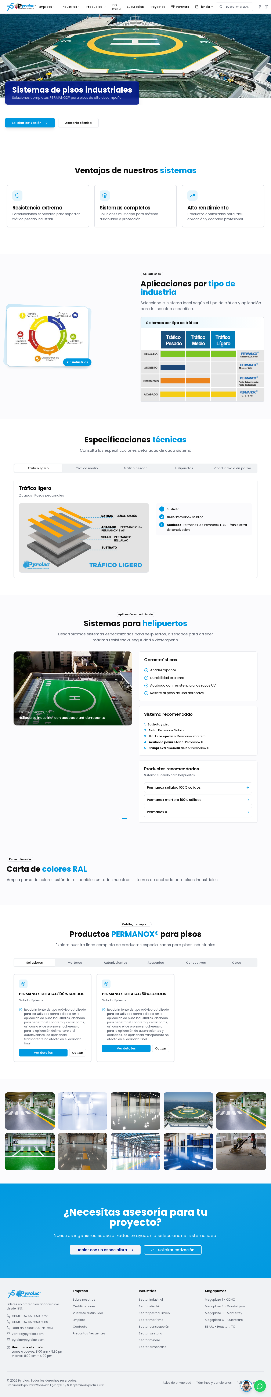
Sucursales (135, 7)
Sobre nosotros (84, 1299)
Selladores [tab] (34, 963)
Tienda (204, 7)
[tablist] (135, 468)
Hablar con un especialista (101, 1249)
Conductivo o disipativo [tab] (232, 468)
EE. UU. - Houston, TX (220, 1326)
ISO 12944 (116, 7)
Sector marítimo (151, 1320)
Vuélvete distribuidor (88, 1313)
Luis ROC (98, 1385)
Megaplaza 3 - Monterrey (223, 1313)
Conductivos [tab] (196, 963)
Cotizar (77, 1053)
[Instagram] (266, 7)
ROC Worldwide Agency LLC (47, 1385)
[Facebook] (260, 7)
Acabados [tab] (156, 963)
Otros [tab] (236, 963)
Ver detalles (43, 1053)
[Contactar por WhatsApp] (260, 1386)
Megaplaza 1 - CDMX (220, 1299)
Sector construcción (154, 1326)
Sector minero (149, 1340)
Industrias (69, 7)
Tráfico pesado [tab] (135, 468)
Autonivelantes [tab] (115, 963)
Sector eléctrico (151, 1306)
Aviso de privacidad (177, 1383)
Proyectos (157, 7)
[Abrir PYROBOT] (246, 1386)
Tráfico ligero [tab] (38, 468)
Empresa (45, 7)
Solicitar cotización (26, 123)
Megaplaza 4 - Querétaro (224, 1320)
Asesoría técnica (78, 123)
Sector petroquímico (154, 1313)
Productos (94, 7)
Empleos (79, 1320)
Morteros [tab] (75, 963)
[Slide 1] (121, 818)
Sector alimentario (152, 1347)
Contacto (80, 1326)
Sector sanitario (150, 1333)
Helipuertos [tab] (184, 468)
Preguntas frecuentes (89, 1333)
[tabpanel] (135, 529)
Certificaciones (84, 1306)
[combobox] (234, 7)
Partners (182, 7)
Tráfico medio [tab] (87, 468)
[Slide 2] (126, 818)
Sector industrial (151, 1299)
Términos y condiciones (214, 1383)
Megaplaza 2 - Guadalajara (225, 1306)
